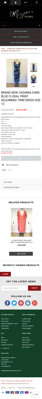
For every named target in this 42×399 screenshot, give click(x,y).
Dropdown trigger (16, 2)
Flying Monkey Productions (21, 383)
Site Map (3, 342)
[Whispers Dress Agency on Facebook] (7, 303)
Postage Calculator (6, 153)
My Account (4, 321)
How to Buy (25, 337)
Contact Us (6, 348)
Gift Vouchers (26, 347)
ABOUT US (12, 388)
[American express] (22, 392)
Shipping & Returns (11, 187)
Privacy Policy (26, 321)
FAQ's (3, 337)
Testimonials (5, 326)
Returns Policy (26, 340)
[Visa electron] (7, 392)
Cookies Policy (26, 319)
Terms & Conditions (28, 326)
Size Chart (8, 182)
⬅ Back (5, 274)
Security (24, 323)
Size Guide (4, 340)
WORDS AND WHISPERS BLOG (26, 388)
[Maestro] (17, 392)
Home (3, 48)
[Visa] (3, 392)
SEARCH (3, 388)
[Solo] (26, 392)
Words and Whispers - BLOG (9, 323)
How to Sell (25, 342)
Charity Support (26, 328)
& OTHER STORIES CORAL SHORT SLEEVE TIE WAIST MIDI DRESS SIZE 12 (21, 241)
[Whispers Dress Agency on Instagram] (27, 303)
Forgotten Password (7, 345)
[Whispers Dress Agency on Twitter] (13, 303)
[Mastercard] (12, 392)
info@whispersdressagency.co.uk (11, 370)
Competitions (5, 328)
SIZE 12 (10, 170)
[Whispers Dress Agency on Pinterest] (20, 303)
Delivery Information (28, 345)
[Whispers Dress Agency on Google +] (34, 303)
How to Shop (4, 319)
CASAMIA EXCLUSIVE (7, 114)
